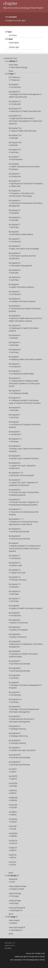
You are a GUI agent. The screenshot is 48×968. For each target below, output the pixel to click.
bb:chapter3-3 (22, 256)
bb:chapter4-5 (24, 328)
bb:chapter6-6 (24, 492)
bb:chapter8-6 (23, 654)
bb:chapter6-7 (24, 502)
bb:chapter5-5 (25, 400)
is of (11, 61)
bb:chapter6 (25, 424)
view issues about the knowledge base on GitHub (27, 960)
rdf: (8, 32)
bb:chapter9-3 (21, 719)
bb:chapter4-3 (25, 308)
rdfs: (11, 17)
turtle (43, 953)
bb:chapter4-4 (25, 318)
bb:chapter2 (24, 166)
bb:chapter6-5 (23, 482)
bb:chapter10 (25, 94)
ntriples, (38, 953)
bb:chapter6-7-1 (23, 512)
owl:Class (13, 35)
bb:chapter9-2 (24, 709)
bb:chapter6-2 (25, 448)
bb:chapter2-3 (21, 193)
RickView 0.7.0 (10, 943)
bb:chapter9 (25, 685)
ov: (11, 61)
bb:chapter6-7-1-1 (23, 521)
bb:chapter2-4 (25, 203)
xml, (33, 953)
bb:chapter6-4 (22, 465)
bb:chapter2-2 (26, 183)
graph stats (10, 946)
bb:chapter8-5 (26, 644)
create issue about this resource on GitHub (30, 957)
